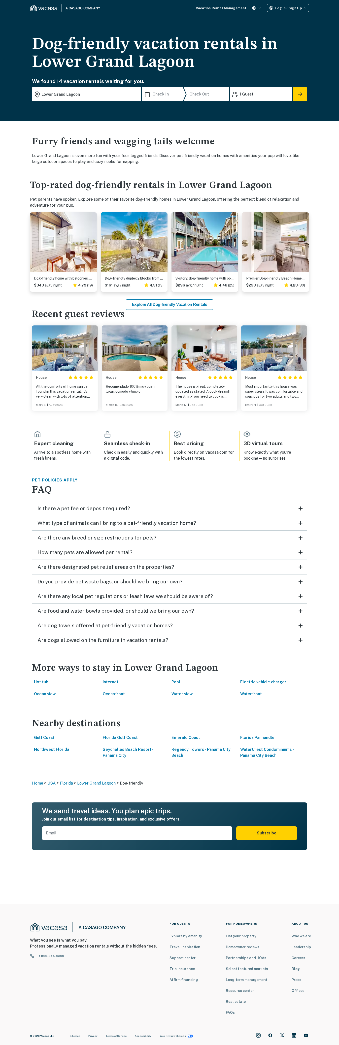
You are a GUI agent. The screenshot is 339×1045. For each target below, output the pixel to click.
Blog (296, 969)
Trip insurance (182, 969)
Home (37, 783)
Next (93, 244)
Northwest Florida (51, 749)
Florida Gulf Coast (120, 737)
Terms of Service (116, 1035)
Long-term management (246, 980)
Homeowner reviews (242, 947)
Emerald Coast (185, 737)
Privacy (93, 1035)
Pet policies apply (54, 480)
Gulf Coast (44, 737)
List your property (241, 936)
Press (296, 980)
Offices (298, 991)
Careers (298, 958)
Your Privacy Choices (173, 1035)
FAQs (230, 1012)
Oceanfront (114, 694)
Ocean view (45, 694)
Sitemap (75, 1035)
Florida (66, 783)
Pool (175, 682)
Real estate (236, 1002)
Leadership (301, 947)
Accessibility (143, 1035)
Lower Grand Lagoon (96, 783)
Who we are (301, 936)
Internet (110, 682)
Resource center (240, 991)
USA (51, 783)
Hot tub (41, 682)
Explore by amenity (186, 936)
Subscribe (266, 833)
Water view (182, 694)
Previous (34, 244)
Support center (183, 958)
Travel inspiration (185, 947)
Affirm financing (184, 980)
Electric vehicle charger (263, 682)
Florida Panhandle (257, 737)
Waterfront (251, 694)
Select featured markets (247, 969)
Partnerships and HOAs (246, 958)
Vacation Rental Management (221, 8)
